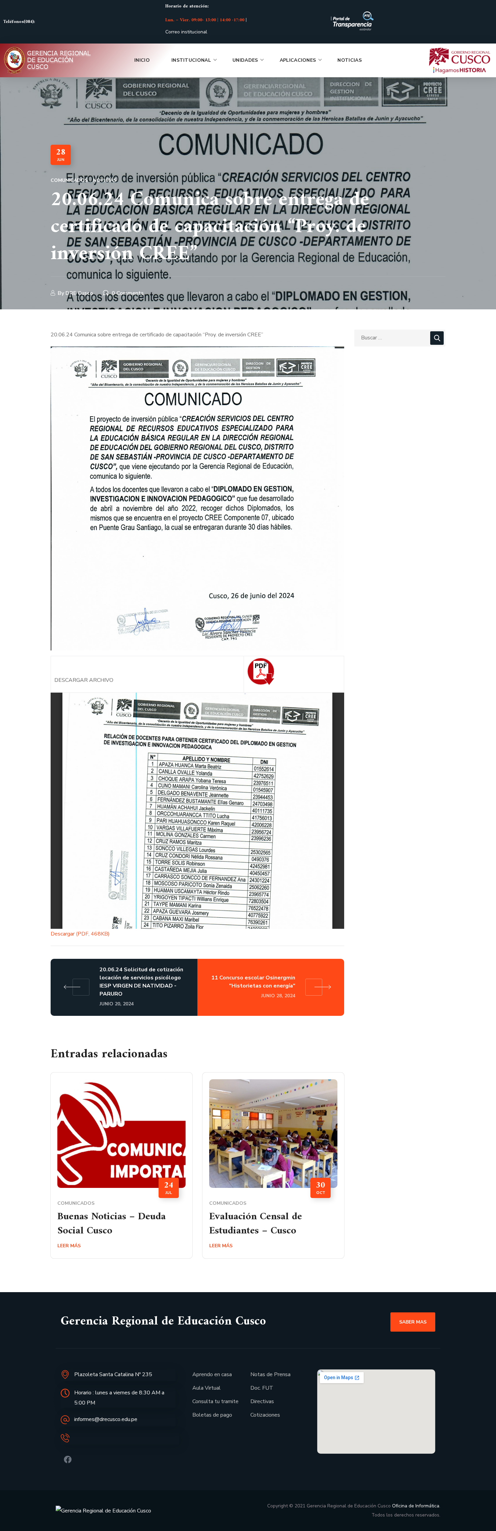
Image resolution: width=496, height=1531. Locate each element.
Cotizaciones (265, 1415)
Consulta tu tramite (215, 1401)
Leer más (69, 1246)
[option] (121, 1171)
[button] (412, 1321)
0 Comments (128, 293)
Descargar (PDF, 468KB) (80, 934)
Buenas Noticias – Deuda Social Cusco (111, 1224)
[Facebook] (68, 1460)
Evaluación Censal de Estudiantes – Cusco (255, 1224)
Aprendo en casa (212, 1374)
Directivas (262, 1401)
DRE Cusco (79, 293)
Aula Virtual (206, 1388)
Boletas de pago (212, 1415)
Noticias (104, 180)
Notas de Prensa (270, 1374)
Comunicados (69, 180)
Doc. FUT (261, 1388)
